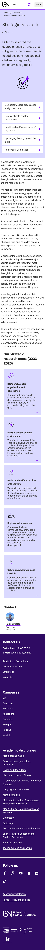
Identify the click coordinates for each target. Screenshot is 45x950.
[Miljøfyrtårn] (10, 930)
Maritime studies (11, 794)
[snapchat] (29, 873)
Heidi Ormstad (13, 624)
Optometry (8, 817)
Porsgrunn (8, 724)
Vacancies (8, 677)
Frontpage (8, 12)
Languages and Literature (16, 789)
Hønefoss (8, 708)
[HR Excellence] (7, 940)
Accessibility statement (14, 894)
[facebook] (4, 873)
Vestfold (7, 735)
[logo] (5, 4)
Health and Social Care (14, 770)
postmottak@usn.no (21, 652)
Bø (4, 697)
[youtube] (20, 873)
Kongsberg (8, 713)
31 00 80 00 (24, 648)
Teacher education (12, 842)
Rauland (7, 729)
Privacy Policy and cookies (16, 899)
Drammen (8, 703)
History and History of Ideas (17, 775)
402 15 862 (10, 630)
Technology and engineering (17, 848)
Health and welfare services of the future (20, 129)
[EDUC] (26, 930)
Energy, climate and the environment (17, 118)
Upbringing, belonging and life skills (20, 140)
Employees (8, 671)
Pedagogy (8, 823)
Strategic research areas (13, 15)
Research (18, 12)
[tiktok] (4, 881)
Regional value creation (16, 149)
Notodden (8, 719)
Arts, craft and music (13, 755)
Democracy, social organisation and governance (20, 106)
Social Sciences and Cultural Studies (21, 828)
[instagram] (12, 873)
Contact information (13, 666)
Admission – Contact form (16, 661)
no (14, 4)
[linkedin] (37, 873)
